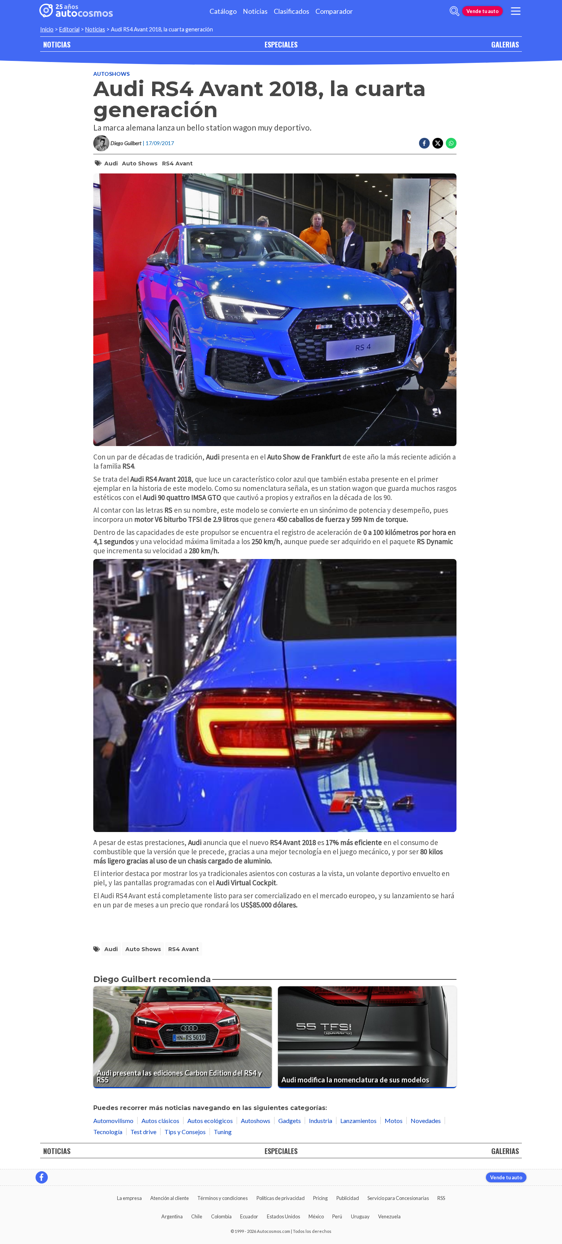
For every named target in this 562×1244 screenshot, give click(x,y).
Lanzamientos (358, 1120)
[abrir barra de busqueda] (454, 11)
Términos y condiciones (222, 1198)
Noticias (255, 11)
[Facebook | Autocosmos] (42, 1177)
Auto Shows (140, 163)
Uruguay (360, 1216)
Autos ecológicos (210, 1120)
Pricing (320, 1198)
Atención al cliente (169, 1198)
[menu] (516, 11)
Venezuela (389, 1216)
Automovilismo (113, 1120)
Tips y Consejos (185, 1131)
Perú (337, 1216)
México (316, 1216)
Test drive (143, 1131)
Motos (394, 1120)
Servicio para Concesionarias (398, 1198)
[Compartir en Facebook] (424, 143)
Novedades (426, 1120)
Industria (320, 1120)
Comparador (334, 11)
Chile (196, 1216)
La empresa (129, 1198)
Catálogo (223, 11)
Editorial (69, 29)
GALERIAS (505, 44)
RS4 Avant (177, 163)
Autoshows (111, 73)
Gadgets (289, 1120)
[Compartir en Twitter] (437, 143)
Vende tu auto (482, 11)
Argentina (172, 1216)
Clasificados (291, 11)
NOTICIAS (56, 44)
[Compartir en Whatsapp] (451, 143)
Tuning (223, 1131)
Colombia (221, 1216)
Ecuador (249, 1216)
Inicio (47, 29)
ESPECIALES (281, 44)
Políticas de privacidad (281, 1198)
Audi (111, 163)
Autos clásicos (160, 1120)
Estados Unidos (283, 1216)
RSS (441, 1198)
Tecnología (107, 1131)
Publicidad (347, 1198)
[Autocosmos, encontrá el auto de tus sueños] (76, 11)
